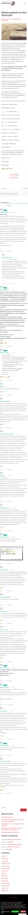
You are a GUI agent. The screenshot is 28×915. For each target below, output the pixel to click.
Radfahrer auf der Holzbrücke (14, 839)
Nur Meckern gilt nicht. (7, 817)
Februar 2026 (4, 858)
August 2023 (4, 890)
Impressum (14, 897)
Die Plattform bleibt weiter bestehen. (10, 832)
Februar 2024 (4, 878)
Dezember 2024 (5, 866)
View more (7, 909)
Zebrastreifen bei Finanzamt (14, 844)
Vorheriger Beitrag (14, 174)
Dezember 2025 (5, 863)
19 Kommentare (5, 19)
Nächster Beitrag (14, 177)
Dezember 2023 (5, 883)
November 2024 (5, 868)
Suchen (3, 807)
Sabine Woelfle (4, 212)
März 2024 (4, 876)
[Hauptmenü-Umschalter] (25, 3)
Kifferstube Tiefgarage (13, 847)
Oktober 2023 (5, 888)
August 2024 (4, 871)
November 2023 (5, 885)
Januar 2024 (4, 880)
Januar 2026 (4, 861)
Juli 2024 (3, 873)
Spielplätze (10, 842)
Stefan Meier (4, 570)
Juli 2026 (3, 856)
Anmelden (25, 188)
